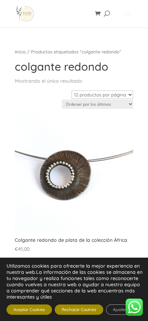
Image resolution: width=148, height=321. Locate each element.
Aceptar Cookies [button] (29, 309)
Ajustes (120, 309)
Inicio (20, 51)
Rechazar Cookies (79, 309)
